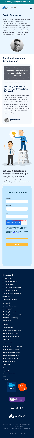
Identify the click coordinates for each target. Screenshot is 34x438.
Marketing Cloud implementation (12, 315)
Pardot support (7, 309)
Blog (3, 368)
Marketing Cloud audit (9, 312)
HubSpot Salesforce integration (12, 287)
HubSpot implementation (10, 281)
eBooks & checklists (8, 374)
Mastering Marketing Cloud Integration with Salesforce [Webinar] (16, 88)
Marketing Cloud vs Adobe (10, 355)
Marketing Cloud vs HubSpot (11, 352)
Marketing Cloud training (10, 318)
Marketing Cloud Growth (10, 333)
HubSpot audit (6, 278)
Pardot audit (6, 303)
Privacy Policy (12, 433)
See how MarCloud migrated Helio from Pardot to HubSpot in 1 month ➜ (17, 2)
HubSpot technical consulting (11, 293)
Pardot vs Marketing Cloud (10, 349)
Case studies (6, 371)
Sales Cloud (6, 339)
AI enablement (6, 296)
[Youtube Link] (21, 408)
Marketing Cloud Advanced (10, 336)
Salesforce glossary (8, 361)
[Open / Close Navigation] (31, 8)
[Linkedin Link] (12, 408)
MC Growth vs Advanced (10, 358)
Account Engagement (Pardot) (11, 330)
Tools (4, 377)
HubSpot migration (8, 284)
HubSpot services (7, 327)
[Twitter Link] (17, 408)
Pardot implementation (9, 306)
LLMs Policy (22, 433)
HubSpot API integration (9, 290)
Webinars (5, 380)
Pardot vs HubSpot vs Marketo (12, 346)
